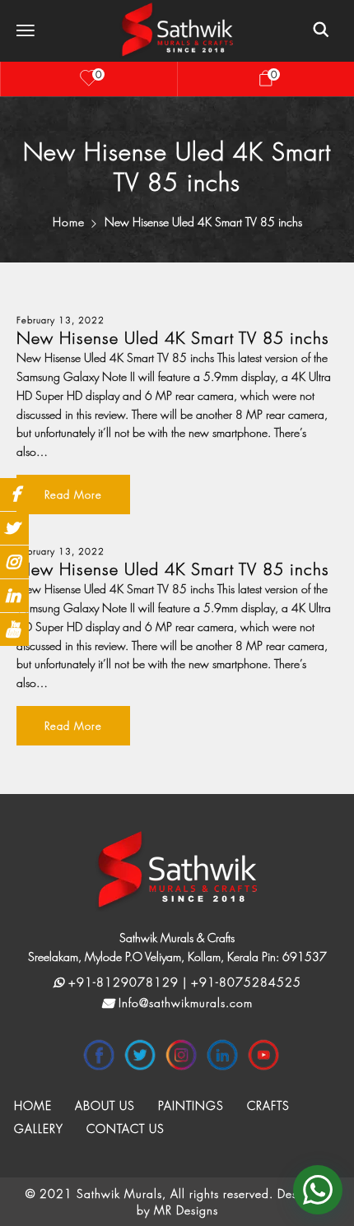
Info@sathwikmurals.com (183, 1002)
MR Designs (186, 1210)
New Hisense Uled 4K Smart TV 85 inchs (172, 338)
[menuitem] (32, 1105)
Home (69, 222)
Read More (73, 494)
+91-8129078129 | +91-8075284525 (182, 982)
